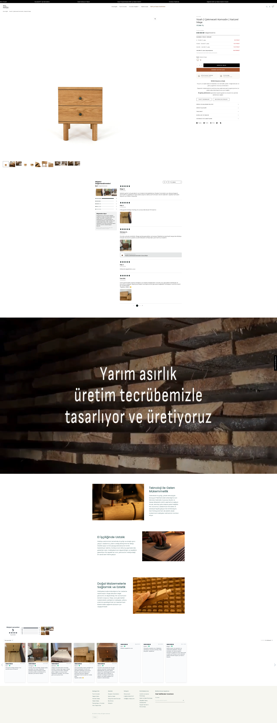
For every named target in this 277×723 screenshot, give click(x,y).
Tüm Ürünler (123, 6)
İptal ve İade (111, 696)
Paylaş (199, 122)
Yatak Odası (95, 701)
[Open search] (164, 182)
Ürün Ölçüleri (201, 107)
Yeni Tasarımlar (96, 705)
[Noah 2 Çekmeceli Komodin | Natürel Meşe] (198, 60)
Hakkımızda (144, 6)
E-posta (157, 697)
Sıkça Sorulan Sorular (114, 698)
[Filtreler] (168, 182)
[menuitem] (114, 6)
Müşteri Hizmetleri (113, 694)
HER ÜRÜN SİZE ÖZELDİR (221, 99)
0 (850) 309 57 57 (129, 696)
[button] (200, 33)
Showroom (127, 694)
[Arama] (266, 7)
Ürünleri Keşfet (133, 6)
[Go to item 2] (107, 192)
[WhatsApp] (217, 123)
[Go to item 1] (99, 192)
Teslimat (199, 111)
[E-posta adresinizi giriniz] (183, 700)
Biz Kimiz (110, 701)
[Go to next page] (143, 306)
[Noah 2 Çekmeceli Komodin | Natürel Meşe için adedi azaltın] (197, 65)
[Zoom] (155, 18)
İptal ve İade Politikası (146, 698)
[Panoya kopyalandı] (221, 123)
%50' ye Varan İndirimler (157, 6)
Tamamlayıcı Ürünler (98, 703)
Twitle (206, 122)
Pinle (213, 122)
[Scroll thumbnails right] (115, 192)
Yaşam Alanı (95, 696)
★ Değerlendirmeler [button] (275, 362)
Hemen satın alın (218, 69)
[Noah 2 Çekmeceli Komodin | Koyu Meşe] (200, 60)
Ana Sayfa (114, 6)
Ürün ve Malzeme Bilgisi (204, 104)
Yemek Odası (96, 698)
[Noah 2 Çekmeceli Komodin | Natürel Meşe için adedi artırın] (201, 65)
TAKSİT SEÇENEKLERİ (203, 99)
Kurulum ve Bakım (202, 115)
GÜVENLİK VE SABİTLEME (204, 118)
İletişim (110, 703)
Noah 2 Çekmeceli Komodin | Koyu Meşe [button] (136, 255)
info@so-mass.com (129, 698)
